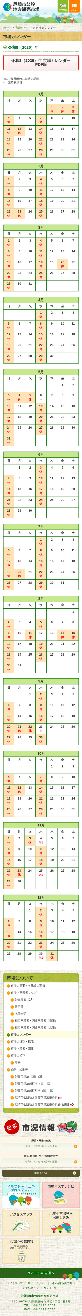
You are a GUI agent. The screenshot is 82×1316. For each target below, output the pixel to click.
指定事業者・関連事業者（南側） (36, 1020)
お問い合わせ (31, 1288)
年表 (18, 1062)
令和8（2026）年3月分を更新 (41, 1146)
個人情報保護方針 (61, 1283)
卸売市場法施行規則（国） (32, 1090)
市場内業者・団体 (22, 1048)
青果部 (19, 1006)
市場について (23, 27)
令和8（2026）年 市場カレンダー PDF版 (41, 62)
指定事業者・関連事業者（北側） (36, 1027)
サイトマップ (15, 1283)
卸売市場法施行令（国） (31, 1083)
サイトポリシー (37, 1283)
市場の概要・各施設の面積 (28, 985)
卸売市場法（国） (26, 1076)
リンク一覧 (50, 1288)
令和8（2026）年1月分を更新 (41, 1161)
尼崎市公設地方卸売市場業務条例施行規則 (42, 1104)
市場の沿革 (18, 1055)
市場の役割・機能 (22, 1041)
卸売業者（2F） (25, 999)
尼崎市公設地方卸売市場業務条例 (36, 1097)
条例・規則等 (19, 1069)
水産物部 (20, 1013)
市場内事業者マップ (24, 992)
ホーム (7, 27)
